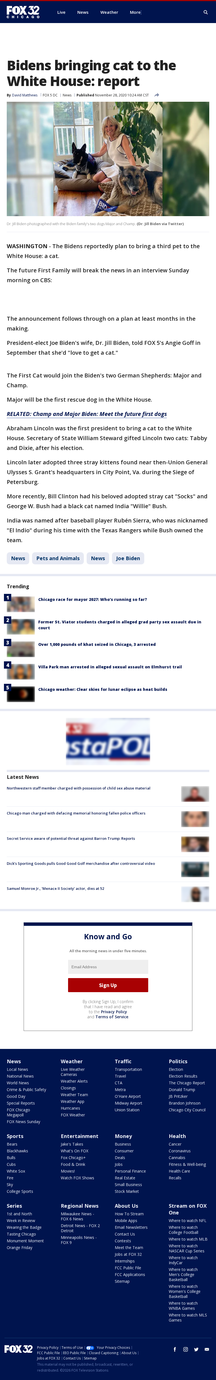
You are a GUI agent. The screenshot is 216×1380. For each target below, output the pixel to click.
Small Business (128, 1184)
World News (18, 1082)
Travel (120, 1076)
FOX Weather (73, 1114)
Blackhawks (17, 1150)
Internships (125, 1261)
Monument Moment (25, 1240)
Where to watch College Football (183, 1230)
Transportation (128, 1069)
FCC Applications (130, 1274)
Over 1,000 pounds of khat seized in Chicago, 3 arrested (97, 644)
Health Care (179, 1171)
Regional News (79, 1205)
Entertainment (79, 1136)
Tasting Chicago (21, 1234)
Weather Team (74, 1094)
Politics (178, 1061)
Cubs (11, 1164)
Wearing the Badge (24, 1227)
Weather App (72, 1101)
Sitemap (122, 1281)
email (207, 1349)
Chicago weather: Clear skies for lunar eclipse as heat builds (102, 689)
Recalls (175, 1177)
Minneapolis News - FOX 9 (79, 1240)
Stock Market (127, 1191)
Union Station (127, 1109)
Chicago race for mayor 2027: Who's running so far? (92, 599)
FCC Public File (128, 1267)
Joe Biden (128, 558)
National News (20, 1076)
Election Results (183, 1076)
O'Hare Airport (128, 1096)
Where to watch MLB (188, 1239)
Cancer (175, 1144)
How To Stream (129, 1213)
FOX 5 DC (50, 95)
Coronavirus (180, 1150)
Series (14, 1205)
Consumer (124, 1150)
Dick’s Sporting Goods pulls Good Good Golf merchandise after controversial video (81, 863)
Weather (72, 1061)
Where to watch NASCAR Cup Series (186, 1248)
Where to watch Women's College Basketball (185, 1291)
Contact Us (125, 1234)
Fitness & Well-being (187, 1164)
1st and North (19, 1213)
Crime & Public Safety (26, 1089)
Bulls (11, 1157)
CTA (118, 1082)
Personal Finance (130, 1171)
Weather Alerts (74, 1081)
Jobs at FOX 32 (128, 1254)
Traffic (123, 1061)
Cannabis (177, 1157)
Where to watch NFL (187, 1220)
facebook (174, 1349)
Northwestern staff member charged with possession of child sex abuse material (78, 788)
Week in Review (21, 1220)
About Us (126, 1205)
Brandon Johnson (185, 1103)
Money (123, 1136)
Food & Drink (73, 1164)
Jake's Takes (72, 1144)
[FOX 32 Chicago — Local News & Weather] (25, 12)
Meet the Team (129, 1247)
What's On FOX (74, 1150)
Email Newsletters (131, 1227)
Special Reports (21, 1103)
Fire (10, 1177)
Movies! (68, 1171)
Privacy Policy (114, 1011)
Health (177, 1136)
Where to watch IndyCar (183, 1260)
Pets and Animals (58, 558)
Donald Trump (182, 1089)
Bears (12, 1144)
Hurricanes (70, 1108)
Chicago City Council (187, 1109)
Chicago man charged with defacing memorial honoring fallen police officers (76, 813)
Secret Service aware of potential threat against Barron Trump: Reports (71, 838)
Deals (120, 1157)
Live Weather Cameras (73, 1072)
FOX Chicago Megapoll (18, 1112)
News (67, 95)
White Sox (16, 1171)
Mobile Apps (126, 1220)
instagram (185, 1349)
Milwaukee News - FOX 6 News (77, 1216)
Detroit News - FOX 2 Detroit (80, 1228)
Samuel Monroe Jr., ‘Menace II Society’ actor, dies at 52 (55, 888)
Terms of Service (111, 1016)
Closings (68, 1088)
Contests (123, 1240)
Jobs (119, 1164)
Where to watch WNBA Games (183, 1305)
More (135, 12)
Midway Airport (128, 1103)
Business (123, 1144)
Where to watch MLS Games (188, 1317)
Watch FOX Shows (77, 1177)
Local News (17, 1069)
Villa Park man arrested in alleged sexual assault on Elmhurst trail (110, 666)
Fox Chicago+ (73, 1157)
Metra (120, 1089)
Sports (15, 1136)
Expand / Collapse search (205, 12)
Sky (10, 1184)
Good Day (16, 1096)
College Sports (20, 1191)
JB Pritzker (178, 1096)
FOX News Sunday (23, 1121)
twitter (196, 1349)
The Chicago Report (187, 1082)
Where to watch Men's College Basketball (183, 1274)
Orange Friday (19, 1247)
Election (176, 1069)
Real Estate (125, 1177)
